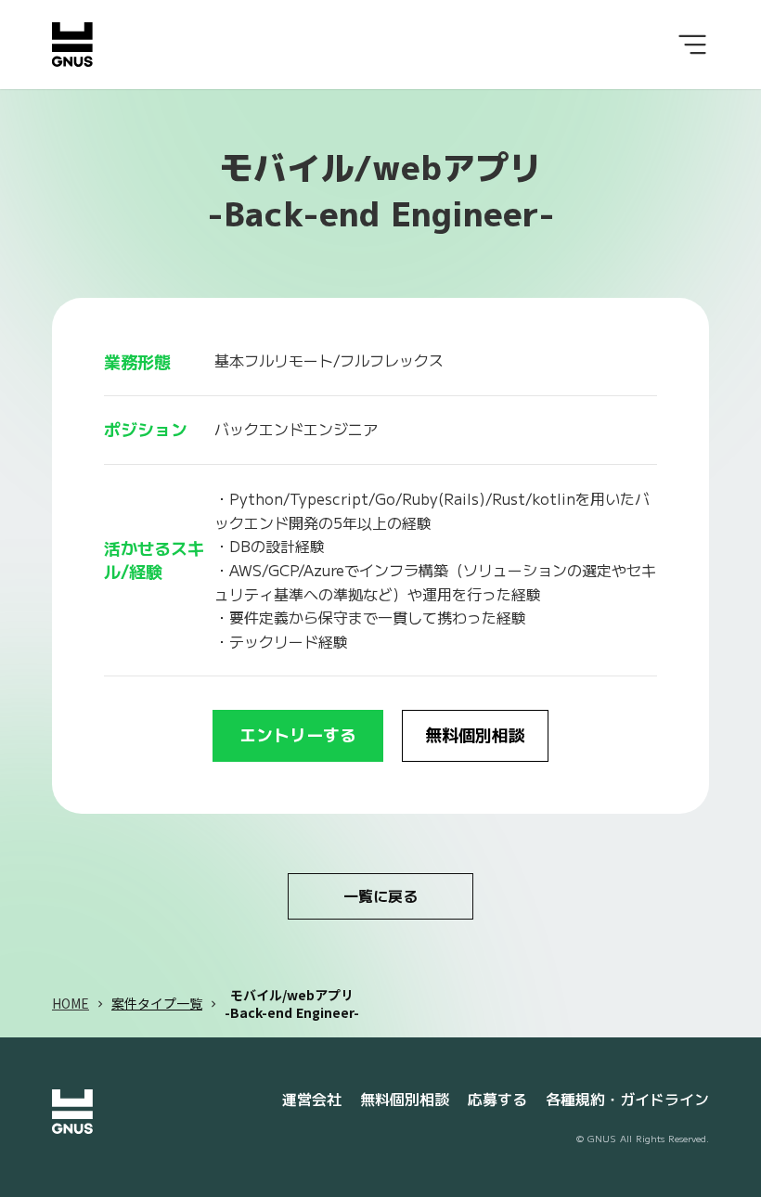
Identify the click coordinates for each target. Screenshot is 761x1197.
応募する (497, 1099)
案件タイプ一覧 (156, 1003)
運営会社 (312, 1099)
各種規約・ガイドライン (627, 1099)
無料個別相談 (404, 1099)
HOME (70, 1003)
